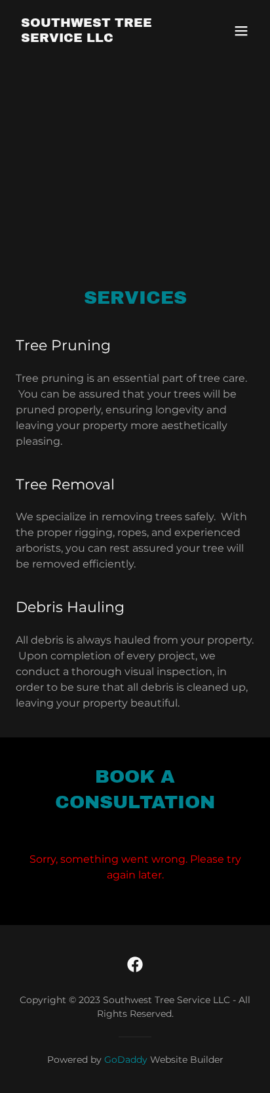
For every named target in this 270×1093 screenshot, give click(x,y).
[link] (99, 38)
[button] (241, 31)
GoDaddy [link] (125, 1059)
